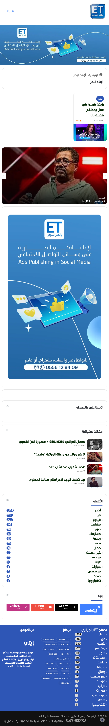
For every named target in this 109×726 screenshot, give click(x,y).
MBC (65, 654)
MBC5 (53, 654)
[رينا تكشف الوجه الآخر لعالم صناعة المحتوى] (94, 482)
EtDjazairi (48, 639)
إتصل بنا (8, 721)
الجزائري (52, 668)
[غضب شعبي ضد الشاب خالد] (94, 469)
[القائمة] (3, 12)
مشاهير (95, 524)
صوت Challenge (61, 678)
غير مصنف (93, 552)
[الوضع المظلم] (13, 12)
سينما (97, 543)
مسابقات (95, 533)
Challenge (63, 639)
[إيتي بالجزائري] (98, 11)
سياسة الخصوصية (27, 721)
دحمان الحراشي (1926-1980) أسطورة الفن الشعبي (76, 201)
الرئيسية (93, 75)
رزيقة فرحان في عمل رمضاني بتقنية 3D (93, 109)
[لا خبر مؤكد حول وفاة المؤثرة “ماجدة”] (94, 457)
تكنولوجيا (94, 580)
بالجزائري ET (52, 673)
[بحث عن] (8, 12)
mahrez (49, 649)
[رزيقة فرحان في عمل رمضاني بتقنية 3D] (90, 132)
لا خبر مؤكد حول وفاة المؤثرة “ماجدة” (59, 454)
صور (98, 529)
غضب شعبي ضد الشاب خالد (67, 467)
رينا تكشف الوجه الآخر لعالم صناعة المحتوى (57, 479)
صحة (97, 576)
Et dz (65, 644)
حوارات (96, 566)
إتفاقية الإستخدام (52, 721)
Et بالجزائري (51, 644)
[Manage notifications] (102, 719)
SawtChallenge (62, 658)
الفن (65, 673)
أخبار (100, 98)
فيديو (97, 519)
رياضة (97, 538)
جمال (97, 548)
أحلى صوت (63, 663)
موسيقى (94, 571)
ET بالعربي (63, 649)
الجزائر (65, 668)
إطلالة (50, 663)
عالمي (46, 678)
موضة (96, 557)
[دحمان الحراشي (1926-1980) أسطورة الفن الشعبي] (94, 444)
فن (99, 515)
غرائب (97, 562)
